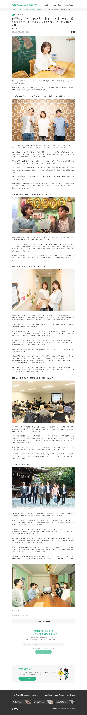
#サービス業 (21, 31)
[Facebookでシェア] (74, 32)
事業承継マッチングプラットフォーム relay (20, 9)
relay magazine (33, 9)
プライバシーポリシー (45, 648)
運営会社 (54, 708)
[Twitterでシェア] (72, 32)
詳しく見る (27, 678)
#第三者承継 (14, 31)
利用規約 (36, 648)
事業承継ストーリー (47, 5)
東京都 (15, 28)
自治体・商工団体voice (69, 5)
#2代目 (27, 31)
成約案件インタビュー (58, 5)
